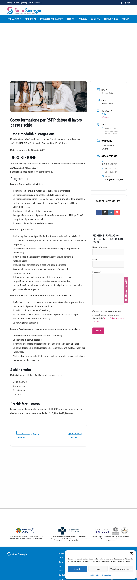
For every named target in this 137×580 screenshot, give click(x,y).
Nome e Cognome (99, 247)
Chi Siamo (62, 557)
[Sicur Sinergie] (24, 10)
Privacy (83, 19)
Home (61, 553)
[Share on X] (105, 212)
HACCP (71, 19)
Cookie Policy (94, 575)
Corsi (60, 562)
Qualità (95, 19)
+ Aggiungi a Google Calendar (27, 436)
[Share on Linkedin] (111, 212)
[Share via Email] (117, 212)
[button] (131, 553)
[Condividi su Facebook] (99, 212)
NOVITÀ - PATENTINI (126, 290)
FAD (60, 566)
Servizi (126, 19)
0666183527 (111, 172)
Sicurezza (30, 19)
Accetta (77, 569)
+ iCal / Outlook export (75, 436)
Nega (98, 569)
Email (94, 259)
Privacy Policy (106, 575)
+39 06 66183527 (34, 2)
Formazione (14, 19)
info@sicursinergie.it (16, 2)
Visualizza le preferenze (121, 569)
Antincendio (111, 19)
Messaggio (97, 272)
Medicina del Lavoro (51, 19)
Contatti (62, 575)
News (60, 570)
